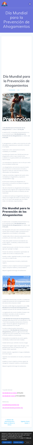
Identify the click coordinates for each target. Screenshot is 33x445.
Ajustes (27, 442)
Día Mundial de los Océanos (9, 393)
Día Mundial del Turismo (8, 396)
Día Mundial (12, 90)
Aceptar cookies (6, 442)
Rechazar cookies (18, 442)
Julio (18, 90)
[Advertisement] (16, 56)
